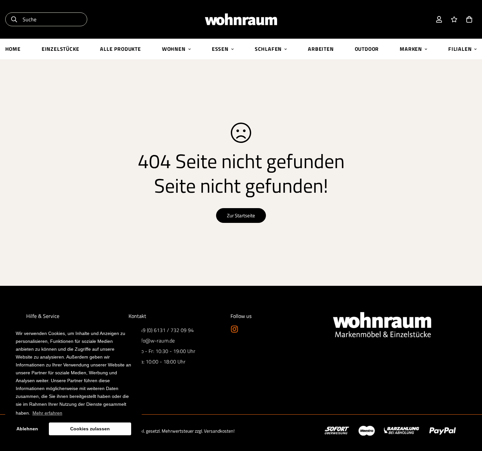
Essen (220, 49)
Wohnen (174, 49)
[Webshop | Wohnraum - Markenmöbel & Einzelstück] (241, 19)
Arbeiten (320, 49)
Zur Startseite (241, 215)
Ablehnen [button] (27, 428)
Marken (411, 49)
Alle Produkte (120, 49)
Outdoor (367, 49)
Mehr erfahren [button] (47, 413)
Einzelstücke (60, 49)
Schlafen (268, 49)
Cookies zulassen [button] (90, 428)
